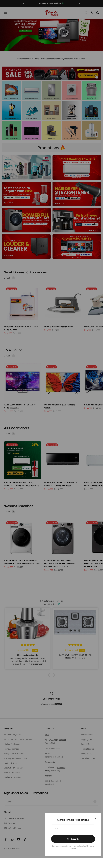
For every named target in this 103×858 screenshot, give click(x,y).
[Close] (96, 818)
